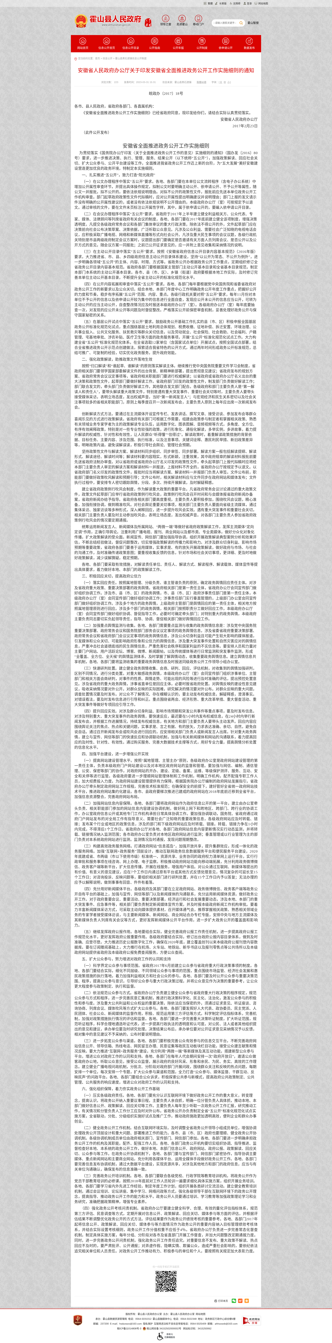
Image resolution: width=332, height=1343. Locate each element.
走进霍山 (182, 24)
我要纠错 (201, 82)
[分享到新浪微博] (240, 1301)
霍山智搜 (253, 22)
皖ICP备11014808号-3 (129, 1328)
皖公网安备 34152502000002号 (164, 1328)
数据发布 (249, 47)
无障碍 (236, 3)
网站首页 (82, 47)
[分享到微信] (234, 1301)
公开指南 (154, 47)
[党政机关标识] (78, 1320)
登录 (249, 3)
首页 (97, 58)
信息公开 (107, 58)
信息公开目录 (130, 47)
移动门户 (198, 24)
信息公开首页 (106, 47)
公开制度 (202, 47)
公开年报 (178, 47)
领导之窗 (165, 24)
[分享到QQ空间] (247, 1301)
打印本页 (223, 1300)
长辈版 (223, 3)
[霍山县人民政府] (112, 20)
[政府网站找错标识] (251, 1321)
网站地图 (263, 3)
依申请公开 (226, 47)
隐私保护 (148, 1323)
